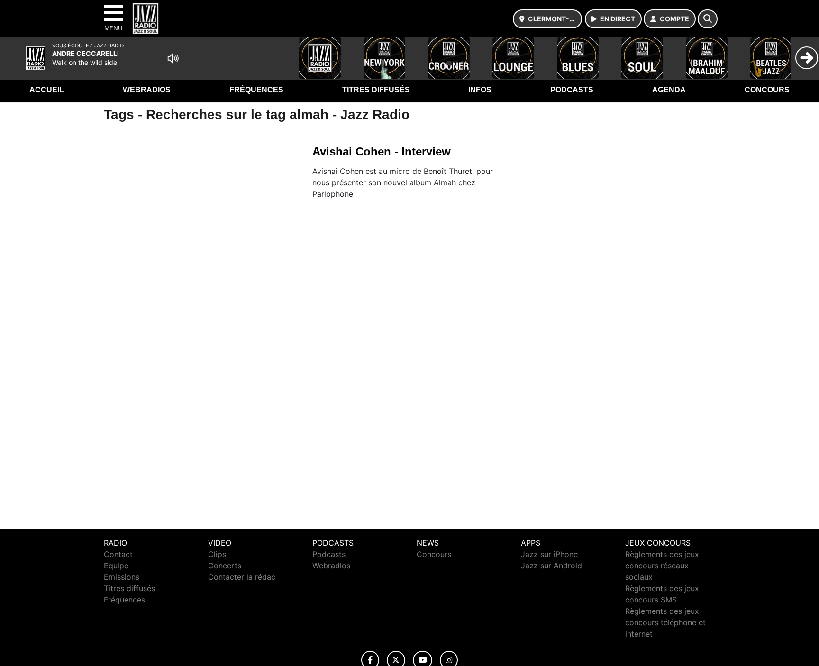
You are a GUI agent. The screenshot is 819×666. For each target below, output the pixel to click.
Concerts (224, 565)
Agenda (669, 90)
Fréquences (256, 90)
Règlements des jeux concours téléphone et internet (665, 622)
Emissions (121, 577)
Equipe (116, 565)
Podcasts (571, 90)
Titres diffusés (376, 90)
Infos (479, 90)
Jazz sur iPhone (549, 554)
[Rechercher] (708, 18)
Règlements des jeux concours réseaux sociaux (662, 565)
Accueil (46, 90)
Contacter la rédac (241, 577)
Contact (118, 554)
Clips (217, 554)
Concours (767, 90)
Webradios (147, 90)
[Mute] (173, 58)
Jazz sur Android (551, 565)
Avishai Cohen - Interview (381, 151)
